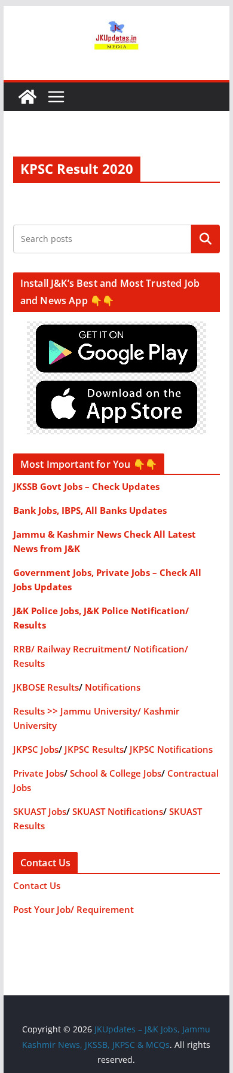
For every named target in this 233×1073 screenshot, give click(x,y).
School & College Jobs (115, 773)
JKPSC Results (94, 749)
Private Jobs (38, 773)
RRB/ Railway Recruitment (70, 649)
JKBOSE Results (46, 687)
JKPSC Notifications (171, 749)
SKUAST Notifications (117, 811)
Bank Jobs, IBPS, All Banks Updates (90, 510)
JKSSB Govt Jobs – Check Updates (86, 486)
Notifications (112, 687)
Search (205, 238)
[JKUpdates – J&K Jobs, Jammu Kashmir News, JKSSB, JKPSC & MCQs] (27, 96)
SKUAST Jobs (39, 811)
